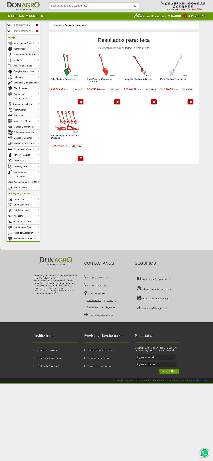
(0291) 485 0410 (175, 3)
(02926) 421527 (196, 3)
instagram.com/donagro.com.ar (156, 289)
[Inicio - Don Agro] (23, 6)
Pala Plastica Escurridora (173, 79)
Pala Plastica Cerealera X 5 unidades (64, 136)
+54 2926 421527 (99, 285)
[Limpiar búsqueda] (37, 25)
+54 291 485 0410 (99, 277)
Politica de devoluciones (99, 366)
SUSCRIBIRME (169, 371)
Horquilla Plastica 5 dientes (138, 79)
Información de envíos (98, 358)
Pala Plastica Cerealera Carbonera (99, 80)
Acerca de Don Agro (47, 350)
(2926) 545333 (185, 6)
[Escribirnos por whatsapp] (204, 453)
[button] (80, 101)
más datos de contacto (102, 315)
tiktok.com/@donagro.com (154, 308)
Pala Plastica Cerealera (62, 79)
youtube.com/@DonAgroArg (154, 298)
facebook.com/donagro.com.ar (156, 279)
